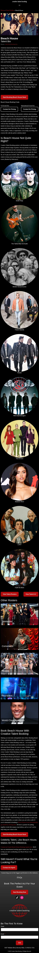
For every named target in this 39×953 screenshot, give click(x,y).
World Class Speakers (13, 720)
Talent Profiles (10, 10)
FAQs (19, 877)
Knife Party (19, 201)
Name (2, 926)
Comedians (7, 646)
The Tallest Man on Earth (19, 244)
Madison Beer (19, 501)
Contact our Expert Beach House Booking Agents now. (17, 847)
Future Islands (19, 330)
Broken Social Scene (19, 287)
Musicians (13, 44)
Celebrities (7, 621)
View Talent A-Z (31, 594)
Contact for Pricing (9, 109)
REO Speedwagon (19, 415)
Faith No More (19, 587)
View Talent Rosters (10, 594)
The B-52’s (19, 458)
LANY (19, 544)
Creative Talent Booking (19, 1)
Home (2, 10)
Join (19, 943)
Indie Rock (7, 44)
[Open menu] (19, 5)
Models (5, 671)
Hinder (19, 373)
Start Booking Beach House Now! (14, 97)
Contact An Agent (9, 867)
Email (3, 934)
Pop (16, 44)
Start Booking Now (19, 892)
